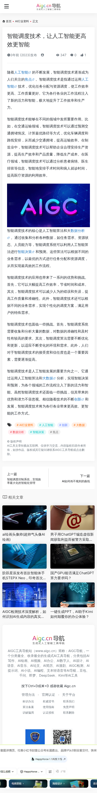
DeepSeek (47, 675)
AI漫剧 (61, 665)
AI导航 (71, 670)
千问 (22, 675)
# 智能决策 (37, 432)
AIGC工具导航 (64, 450)
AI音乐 (22, 665)
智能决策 (25, 251)
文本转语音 (55, 670)
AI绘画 (23, 661)
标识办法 (28, 701)
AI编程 (39, 670)
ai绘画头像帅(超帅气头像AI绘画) (23, 536)
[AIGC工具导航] (48, 6)
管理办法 (28, 695)
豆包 (83, 670)
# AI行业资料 (25, 425)
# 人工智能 (46, 425)
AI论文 (35, 665)
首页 (9, 21)
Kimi (61, 675)
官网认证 (48, 695)
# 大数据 (79, 425)
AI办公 (48, 661)
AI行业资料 (22, 21)
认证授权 (48, 712)
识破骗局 (28, 712)
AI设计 (78, 661)
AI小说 (26, 670)
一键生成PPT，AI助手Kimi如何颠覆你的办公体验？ (71, 614)
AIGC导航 (75, 651)
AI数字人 (63, 661)
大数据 (47, 378)
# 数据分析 (17, 432)
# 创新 (63, 425)
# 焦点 (54, 432)
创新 (77, 399)
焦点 (28, 79)
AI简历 (48, 665)
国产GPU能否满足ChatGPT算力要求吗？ (72, 575)
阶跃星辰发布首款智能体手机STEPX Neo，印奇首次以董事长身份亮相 (24, 576)
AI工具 (11, 445)
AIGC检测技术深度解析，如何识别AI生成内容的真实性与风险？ (24, 614)
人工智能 (21, 72)
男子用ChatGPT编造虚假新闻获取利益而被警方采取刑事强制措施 (72, 537)
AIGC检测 (76, 665)
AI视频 (35, 661)
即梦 (32, 675)
